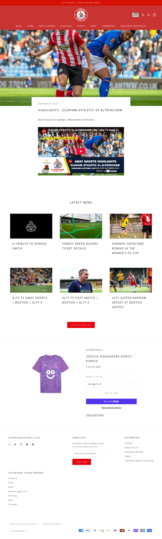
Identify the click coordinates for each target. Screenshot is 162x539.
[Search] (148, 14)
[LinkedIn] (33, 444)
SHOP (93, 26)
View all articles (81, 325)
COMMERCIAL (108, 26)
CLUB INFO (66, 26)
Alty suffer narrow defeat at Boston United (129, 302)
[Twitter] (97, 376)
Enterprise (12, 478)
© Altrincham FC (18, 531)
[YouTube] (27, 444)
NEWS (19, 26)
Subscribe (81, 462)
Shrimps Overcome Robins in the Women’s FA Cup (128, 248)
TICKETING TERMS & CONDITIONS (139, 460)
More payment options (111, 407)
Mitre (10, 500)
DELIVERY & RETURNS (134, 452)
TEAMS (30, 26)
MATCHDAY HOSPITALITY (133, 26)
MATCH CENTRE (47, 26)
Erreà (10, 482)
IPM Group (13, 495)
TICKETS (81, 26)
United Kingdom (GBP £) (23, 524)
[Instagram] (21, 444)
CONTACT (129, 443)
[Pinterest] (101, 376)
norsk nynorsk (52, 524)
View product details (95, 415)
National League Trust (17, 491)
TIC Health (12, 504)
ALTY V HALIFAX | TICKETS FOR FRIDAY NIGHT (81, 3)
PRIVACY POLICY (132, 447)
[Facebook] (94, 376)
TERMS (127, 456)
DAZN (10, 487)
